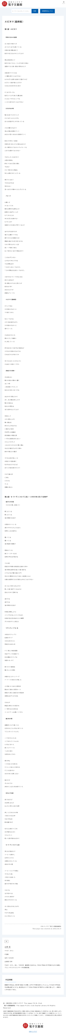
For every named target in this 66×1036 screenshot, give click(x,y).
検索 (34, 11)
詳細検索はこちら (47, 11)
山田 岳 (8, 947)
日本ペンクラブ (33, 1031)
